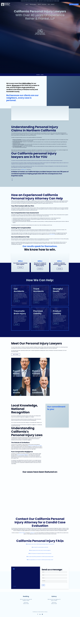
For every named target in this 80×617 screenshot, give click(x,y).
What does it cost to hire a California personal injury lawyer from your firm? (40, 544)
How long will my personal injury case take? (40, 547)
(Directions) (26, 602)
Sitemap (46, 611)
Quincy (42, 74)
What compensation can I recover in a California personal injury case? (40, 559)
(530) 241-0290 (26, 603)
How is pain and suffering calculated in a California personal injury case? (40, 556)
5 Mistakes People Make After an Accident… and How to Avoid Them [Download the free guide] (40, 0)
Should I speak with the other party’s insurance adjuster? (40, 550)
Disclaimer (42, 611)
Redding (38, 74)
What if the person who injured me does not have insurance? (40, 553)
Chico (25, 169)
